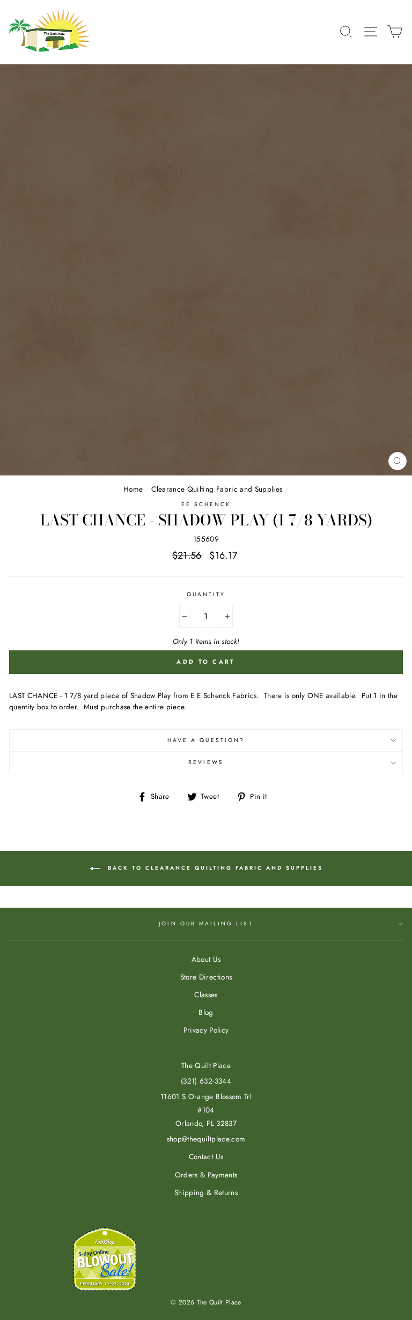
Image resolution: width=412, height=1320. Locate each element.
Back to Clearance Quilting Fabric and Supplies (214, 868)
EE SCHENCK (206, 504)
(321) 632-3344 (206, 1081)
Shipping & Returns (206, 1192)
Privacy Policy (206, 1030)
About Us (206, 959)
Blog (205, 1012)
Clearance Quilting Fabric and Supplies (216, 489)
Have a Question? (206, 740)
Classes (205, 994)
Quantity (206, 594)
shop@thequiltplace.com (206, 1138)
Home (133, 489)
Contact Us (206, 1156)
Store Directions (206, 977)
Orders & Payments (206, 1174)
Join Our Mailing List (206, 923)
